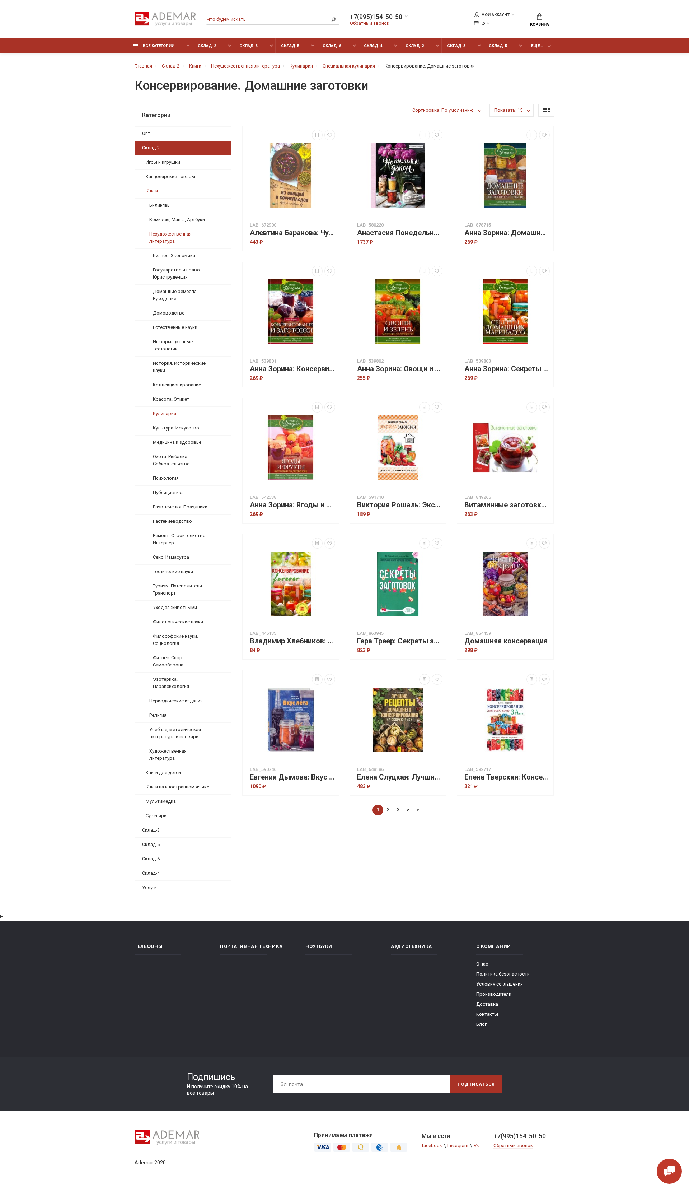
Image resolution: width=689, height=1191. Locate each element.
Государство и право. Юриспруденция (177, 273)
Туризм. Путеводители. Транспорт (178, 589)
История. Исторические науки (179, 366)
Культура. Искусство (176, 428)
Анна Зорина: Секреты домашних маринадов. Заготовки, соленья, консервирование (507, 369)
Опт (146, 133)
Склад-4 (373, 45)
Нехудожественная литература (170, 237)
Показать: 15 (508, 110)
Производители (493, 994)
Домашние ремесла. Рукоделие (175, 295)
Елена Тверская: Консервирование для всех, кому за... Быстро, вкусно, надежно (507, 777)
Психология (166, 478)
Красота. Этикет (171, 399)
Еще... (537, 45)
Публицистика (168, 492)
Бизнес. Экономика (174, 255)
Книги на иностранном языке (177, 787)
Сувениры (157, 815)
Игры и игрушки (163, 162)
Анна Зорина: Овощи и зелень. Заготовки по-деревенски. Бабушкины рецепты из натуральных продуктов (399, 369)
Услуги (149, 887)
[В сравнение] (317, 135)
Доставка (487, 1004)
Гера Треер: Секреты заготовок (399, 641)
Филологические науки (178, 621)
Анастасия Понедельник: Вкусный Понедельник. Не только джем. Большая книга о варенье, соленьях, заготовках (399, 233)
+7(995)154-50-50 (376, 16)
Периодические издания (176, 700)
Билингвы (160, 205)
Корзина (539, 24)
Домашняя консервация (506, 641)
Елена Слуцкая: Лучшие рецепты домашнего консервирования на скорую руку (399, 777)
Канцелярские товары (170, 176)
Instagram (457, 1145)
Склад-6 (332, 45)
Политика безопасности (503, 974)
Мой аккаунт (495, 15)
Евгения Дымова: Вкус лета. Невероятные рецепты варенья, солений (292, 777)
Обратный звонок (369, 23)
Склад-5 (290, 45)
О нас (482, 964)
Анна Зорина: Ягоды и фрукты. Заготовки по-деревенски (292, 505)
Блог (481, 1024)
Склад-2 (207, 45)
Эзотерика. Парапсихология (171, 682)
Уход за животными (175, 607)
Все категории (158, 45)
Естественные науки (175, 327)
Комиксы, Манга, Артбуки (177, 219)
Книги (152, 191)
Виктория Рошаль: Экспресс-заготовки (399, 505)
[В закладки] (329, 135)
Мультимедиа (161, 801)
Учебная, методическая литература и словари (175, 733)
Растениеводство (172, 521)
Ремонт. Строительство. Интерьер (180, 539)
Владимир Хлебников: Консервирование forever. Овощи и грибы (292, 641)
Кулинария (164, 413)
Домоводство (169, 313)
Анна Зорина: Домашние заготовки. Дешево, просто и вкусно (507, 233)
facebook (432, 1145)
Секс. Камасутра (171, 557)
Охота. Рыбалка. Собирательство (171, 460)
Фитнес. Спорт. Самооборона (169, 661)
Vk (476, 1145)
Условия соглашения (499, 984)
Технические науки (173, 571)
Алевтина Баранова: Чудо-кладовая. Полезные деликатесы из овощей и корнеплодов (292, 233)
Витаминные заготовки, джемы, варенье (507, 505)
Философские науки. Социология (175, 639)
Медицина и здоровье (177, 442)
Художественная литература (168, 754)
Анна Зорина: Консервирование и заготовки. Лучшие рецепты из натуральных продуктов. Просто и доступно (292, 369)
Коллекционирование (177, 384)
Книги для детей (163, 772)
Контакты (487, 1014)
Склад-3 (248, 45)
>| (418, 809)
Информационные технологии (173, 345)
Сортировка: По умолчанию (443, 110)
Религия (158, 715)
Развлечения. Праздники (180, 507)
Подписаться (476, 1084)
